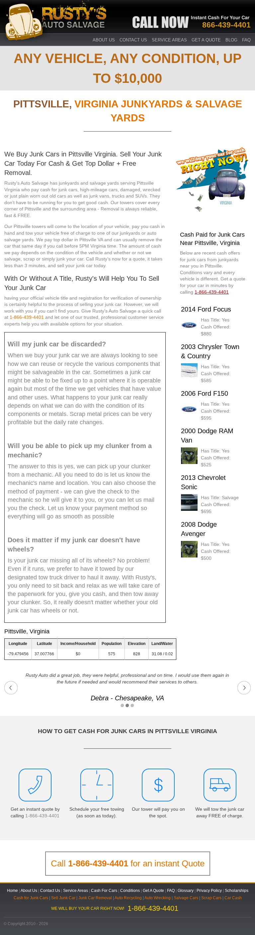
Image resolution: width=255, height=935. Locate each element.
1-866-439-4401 (27, 317)
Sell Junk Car (63, 898)
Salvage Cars (186, 898)
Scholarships (236, 890)
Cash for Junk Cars (31, 898)
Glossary (186, 890)
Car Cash (233, 898)
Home (12, 890)
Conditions (130, 890)
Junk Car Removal (95, 898)
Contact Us (133, 39)
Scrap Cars (211, 898)
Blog (231, 39)
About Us (29, 890)
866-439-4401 (226, 25)
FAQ (246, 39)
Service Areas (169, 39)
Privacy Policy (209, 890)
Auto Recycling (128, 898)
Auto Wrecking (157, 898)
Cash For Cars (104, 890)
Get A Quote (206, 39)
